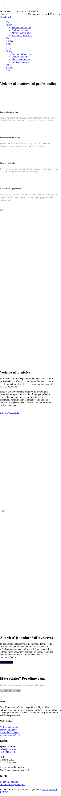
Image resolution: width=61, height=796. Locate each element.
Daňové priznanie (20, 56)
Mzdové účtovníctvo (21, 59)
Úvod (8, 48)
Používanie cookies (9, 782)
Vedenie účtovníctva (21, 54)
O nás (8, 64)
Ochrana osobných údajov (12, 784)
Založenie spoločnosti (22, 62)
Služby (9, 51)
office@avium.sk (8, 749)
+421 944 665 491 (8, 752)
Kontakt (9, 67)
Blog (8, 70)
